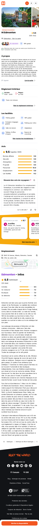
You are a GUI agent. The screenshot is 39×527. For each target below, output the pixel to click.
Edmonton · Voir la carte (12, 38)
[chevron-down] (20, 281)
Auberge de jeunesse (8, 30)
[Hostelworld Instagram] (17, 465)
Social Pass (25, 483)
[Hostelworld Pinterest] (26, 465)
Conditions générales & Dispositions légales (19, 505)
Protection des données (19, 501)
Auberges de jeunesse (19, 478)
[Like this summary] (31, 210)
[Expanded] (4, 441)
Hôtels (29, 478)
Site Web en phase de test (15, 514)
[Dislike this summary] (35, 210)
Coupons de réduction (15, 509)
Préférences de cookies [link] (19, 518)
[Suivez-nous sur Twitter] (13, 465)
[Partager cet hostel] (36, 27)
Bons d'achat (27, 509)
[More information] (34, 180)
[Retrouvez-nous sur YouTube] (21, 465)
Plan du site (28, 514)
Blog (9, 478)
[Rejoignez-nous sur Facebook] (8, 465)
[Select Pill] (27, 3)
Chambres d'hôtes (15, 483)
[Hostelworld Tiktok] (30, 465)
